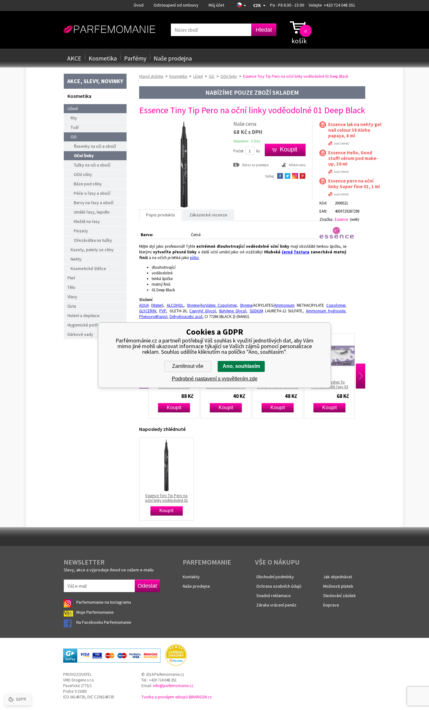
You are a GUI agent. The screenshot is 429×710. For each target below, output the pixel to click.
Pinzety (81, 231)
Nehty (76, 259)
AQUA (144, 305)
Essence (341, 219)
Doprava (331, 605)
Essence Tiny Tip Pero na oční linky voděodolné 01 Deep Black (166, 498)
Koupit (163, 407)
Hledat (264, 30)
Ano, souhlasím (241, 366)
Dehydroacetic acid (186, 316)
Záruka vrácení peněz (276, 605)
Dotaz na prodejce (255, 165)
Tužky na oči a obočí (92, 165)
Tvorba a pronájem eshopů (164, 697)
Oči (74, 137)
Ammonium (284, 305)
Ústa (72, 306)
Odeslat (147, 586)
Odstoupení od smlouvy (176, 5)
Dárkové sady (80, 334)
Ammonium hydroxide (325, 311)
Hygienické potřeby (86, 325)
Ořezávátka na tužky (93, 240)
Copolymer (335, 305)
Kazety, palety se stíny (92, 249)
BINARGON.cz (200, 697)
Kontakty (191, 577)
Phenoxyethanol (153, 316)
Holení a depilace (84, 315)
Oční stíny (83, 174)
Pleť (71, 278)
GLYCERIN (147, 311)
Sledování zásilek (339, 595)
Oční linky (84, 155)
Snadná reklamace (273, 595)
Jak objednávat (337, 577)
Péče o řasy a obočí (92, 193)
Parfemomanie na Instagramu (103, 602)
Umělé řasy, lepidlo (92, 212)
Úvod (139, 5)
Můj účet (216, 5)
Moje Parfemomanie (95, 612)
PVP (162, 311)
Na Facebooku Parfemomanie (104, 622)
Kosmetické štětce (88, 268)
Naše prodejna (173, 58)
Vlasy (72, 296)
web (354, 219)
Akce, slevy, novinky (95, 81)
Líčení (73, 108)
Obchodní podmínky (275, 577)
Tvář (75, 127)
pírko (194, 257)
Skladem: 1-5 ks (246, 141)
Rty (74, 118)
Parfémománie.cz (109, 29)
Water (157, 305)
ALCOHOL (175, 305)
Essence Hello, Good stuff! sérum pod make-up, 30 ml (353, 158)
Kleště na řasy (87, 221)
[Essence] (339, 233)
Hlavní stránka (151, 76)
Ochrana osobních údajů (278, 586)
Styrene (193, 305)
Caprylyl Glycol (202, 311)
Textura (301, 252)
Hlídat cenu (297, 165)
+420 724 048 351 (339, 5)
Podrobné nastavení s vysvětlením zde (215, 378)
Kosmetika (103, 58)
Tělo (71, 287)
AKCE (74, 58)
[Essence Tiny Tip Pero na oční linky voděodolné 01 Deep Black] (184, 206)
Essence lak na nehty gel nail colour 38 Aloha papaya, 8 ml (354, 130)
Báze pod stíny (88, 184)
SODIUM (256, 311)
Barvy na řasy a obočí (93, 202)
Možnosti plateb (338, 586)
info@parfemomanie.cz (173, 685)
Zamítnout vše (188, 366)
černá (287, 252)
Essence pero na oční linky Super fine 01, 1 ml (354, 183)
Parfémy (135, 58)
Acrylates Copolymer (218, 305)
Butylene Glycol (232, 311)
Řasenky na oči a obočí (95, 146)
